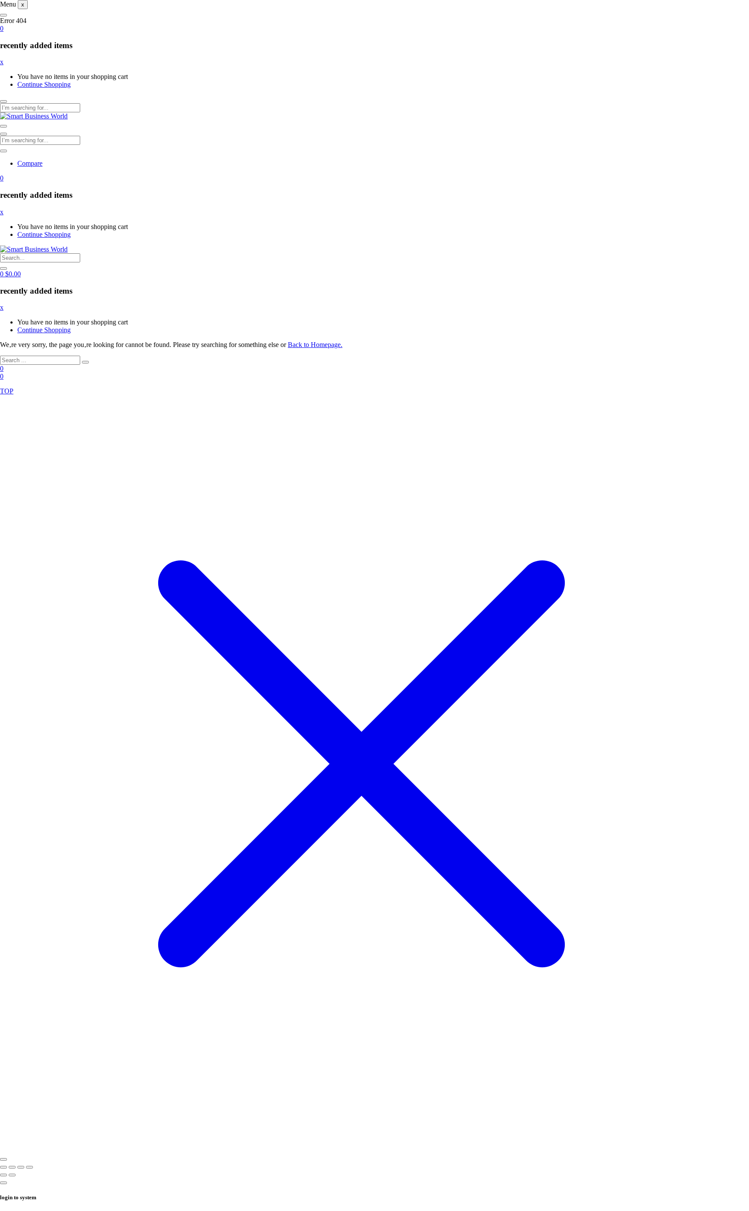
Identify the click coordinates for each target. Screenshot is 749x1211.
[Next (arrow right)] (12, 1175)
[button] (1, 28)
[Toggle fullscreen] (12, 1167)
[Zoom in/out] (3, 1167)
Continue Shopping (44, 84)
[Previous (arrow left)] (3, 1175)
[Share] (20, 1167)
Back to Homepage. (315, 344)
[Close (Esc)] (29, 1167)
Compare (29, 163)
